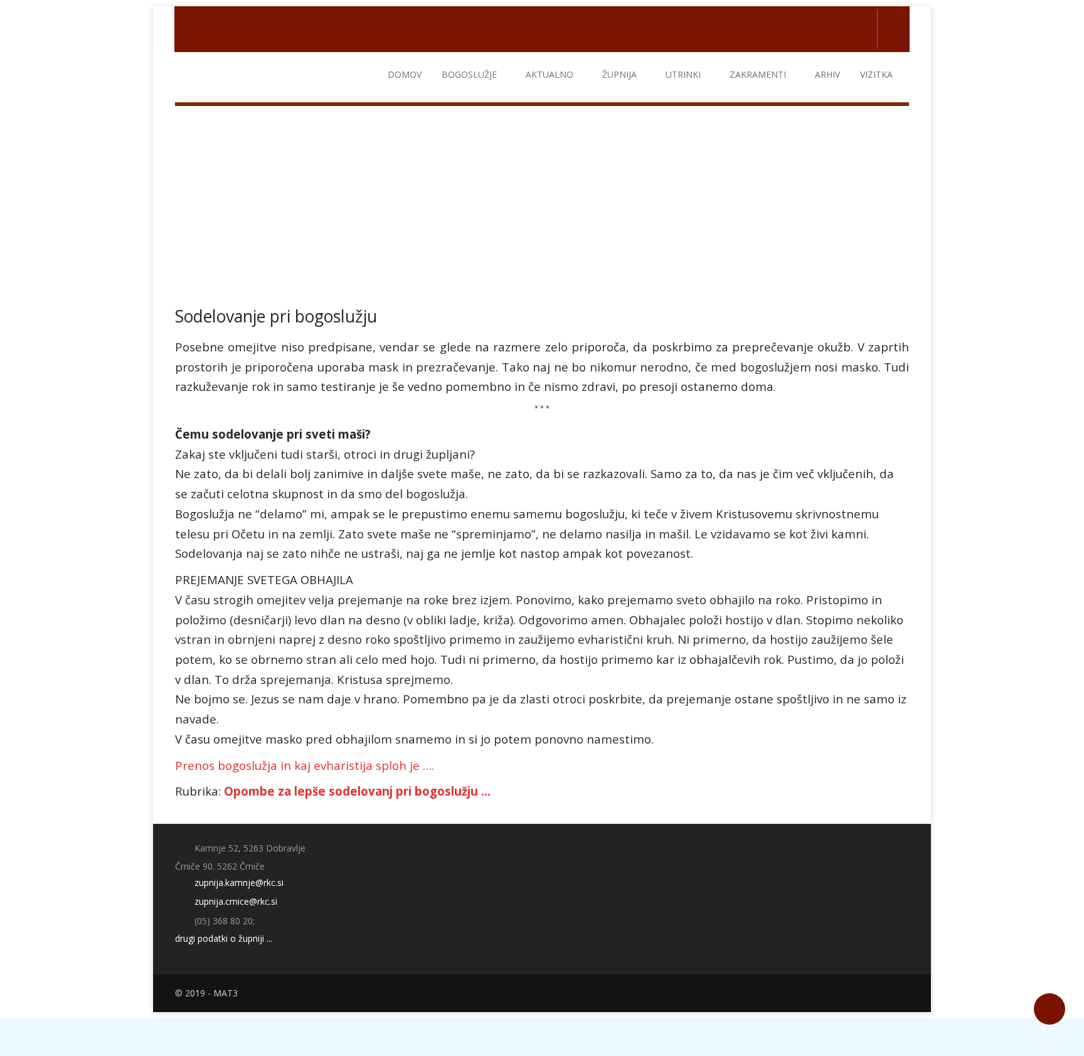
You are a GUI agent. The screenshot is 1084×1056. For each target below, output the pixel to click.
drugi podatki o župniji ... (223, 938)
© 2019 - (194, 993)
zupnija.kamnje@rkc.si (238, 882)
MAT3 (225, 993)
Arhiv (827, 74)
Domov (405, 74)
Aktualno (549, 74)
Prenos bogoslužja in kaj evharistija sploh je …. (304, 765)
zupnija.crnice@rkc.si (234, 901)
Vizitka (876, 74)
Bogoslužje (469, 74)
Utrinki (683, 74)
